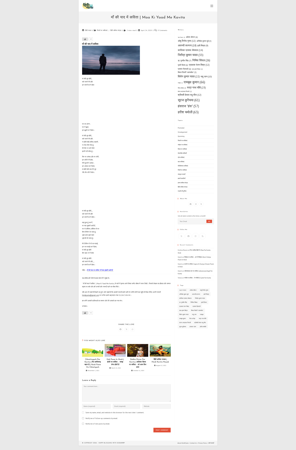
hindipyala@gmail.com (90, 295)
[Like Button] (85, 39)
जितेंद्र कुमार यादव (190, 55)
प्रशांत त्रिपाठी (184, 69)
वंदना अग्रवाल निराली (185, 91)
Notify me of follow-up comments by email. (102, 418)
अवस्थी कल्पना (187, 45)
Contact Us (193, 443)
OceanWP (121, 443)
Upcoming (181, 136)
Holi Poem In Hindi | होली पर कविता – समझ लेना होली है (115, 362)
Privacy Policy (202, 443)
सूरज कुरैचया (189, 100)
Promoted (181, 128)
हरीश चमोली (188, 112)
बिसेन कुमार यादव (189, 76)
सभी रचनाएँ (211, 443)
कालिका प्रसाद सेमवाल (190, 50)
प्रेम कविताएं (181, 157)
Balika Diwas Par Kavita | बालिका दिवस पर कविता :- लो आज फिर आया (137, 363)
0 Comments (162, 30)
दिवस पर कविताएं (182, 149)
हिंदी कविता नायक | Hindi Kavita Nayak (160, 360)
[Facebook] (190, 204)
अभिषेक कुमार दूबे (204, 41)
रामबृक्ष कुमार (194, 82)
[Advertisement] (126, 105)
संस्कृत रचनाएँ (181, 174)
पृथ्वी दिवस (183, 65)
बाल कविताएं (181, 162)
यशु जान (206, 76)
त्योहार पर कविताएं (182, 145)
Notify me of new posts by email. (98, 424)
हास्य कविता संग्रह (183, 183)
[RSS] (202, 236)
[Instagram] (196, 204)
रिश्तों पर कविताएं (102, 30)
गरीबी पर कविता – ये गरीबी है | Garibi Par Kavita (197, 278)
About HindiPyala (182, 443)
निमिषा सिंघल (201, 60)
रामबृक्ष (180, 83)
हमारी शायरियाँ (181, 178)
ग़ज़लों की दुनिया (182, 191)
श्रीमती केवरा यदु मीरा (189, 94)
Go (209, 221)
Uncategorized (182, 132)
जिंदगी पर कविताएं (182, 141)
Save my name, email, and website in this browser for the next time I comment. (115, 412)
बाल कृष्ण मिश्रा (197, 69)
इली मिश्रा (202, 45)
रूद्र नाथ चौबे (196, 87)
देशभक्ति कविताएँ (182, 153)
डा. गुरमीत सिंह (184, 60)
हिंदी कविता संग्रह (115, 30)
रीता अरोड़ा (182, 88)
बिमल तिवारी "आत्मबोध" (187, 72)
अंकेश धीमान (192, 37)
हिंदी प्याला (88, 30)
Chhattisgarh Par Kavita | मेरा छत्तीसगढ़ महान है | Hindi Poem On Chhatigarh (93, 363)
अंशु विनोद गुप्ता (187, 40)
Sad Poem (181, 37)
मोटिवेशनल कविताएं (183, 166)
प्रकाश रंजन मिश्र (199, 64)
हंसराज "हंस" (188, 106)
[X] (201, 204)
